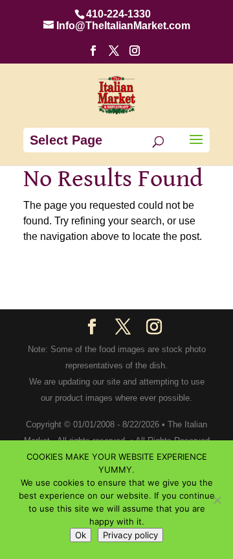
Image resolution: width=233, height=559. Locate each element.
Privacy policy (130, 535)
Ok (80, 535)
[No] (216, 500)
